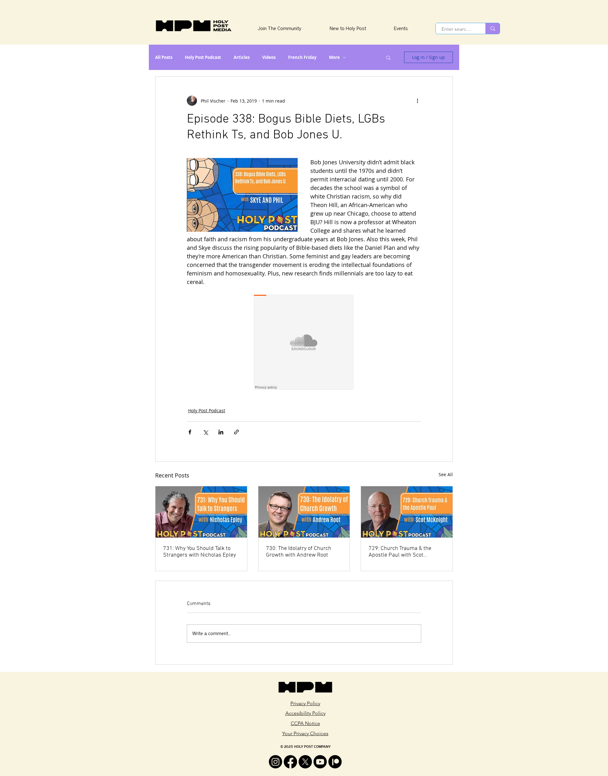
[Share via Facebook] (190, 432)
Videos (269, 57)
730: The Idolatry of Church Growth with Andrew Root (298, 551)
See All (446, 474)
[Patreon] (335, 761)
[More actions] (417, 100)
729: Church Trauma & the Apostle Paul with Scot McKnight (400, 551)
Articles (242, 57)
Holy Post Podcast (203, 57)
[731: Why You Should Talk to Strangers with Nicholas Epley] (201, 512)
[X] (305, 761)
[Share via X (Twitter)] (205, 432)
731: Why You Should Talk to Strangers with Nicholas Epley (199, 551)
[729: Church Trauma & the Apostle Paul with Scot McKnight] (407, 512)
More (334, 57)
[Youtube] (320, 761)
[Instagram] (275, 761)
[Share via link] (236, 432)
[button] (388, 57)
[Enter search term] (492, 28)
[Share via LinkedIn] (221, 432)
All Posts (163, 57)
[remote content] (304, 343)
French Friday (302, 57)
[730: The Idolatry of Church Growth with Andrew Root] (304, 512)
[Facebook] (290, 761)
